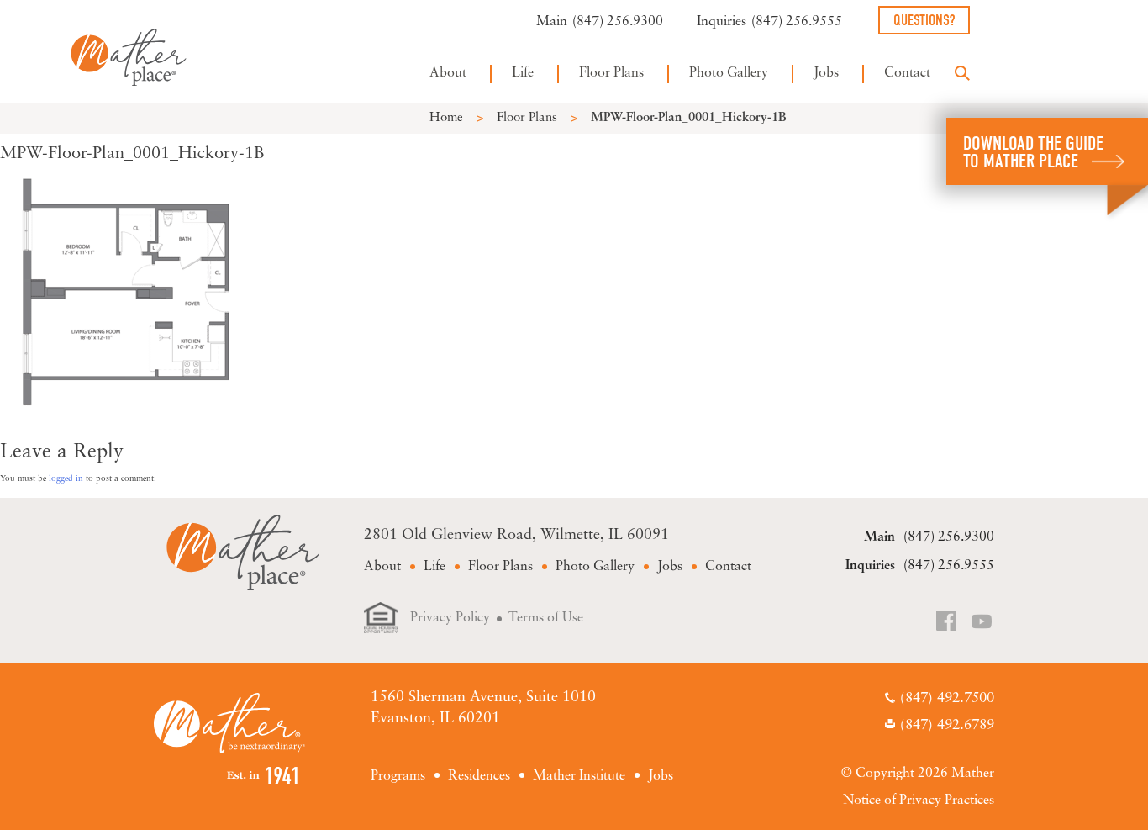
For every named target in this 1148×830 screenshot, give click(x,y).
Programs (398, 776)
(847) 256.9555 (796, 22)
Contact (907, 73)
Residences (479, 776)
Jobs (826, 73)
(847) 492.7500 (947, 698)
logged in (66, 479)
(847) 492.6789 (947, 725)
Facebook (948, 623)
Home (446, 118)
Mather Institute (579, 776)
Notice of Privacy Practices (918, 800)
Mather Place (129, 57)
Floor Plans (611, 73)
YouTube (982, 623)
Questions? (924, 20)
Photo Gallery (728, 73)
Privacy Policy (450, 618)
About (447, 73)
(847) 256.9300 (617, 22)
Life (523, 73)
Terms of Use (545, 618)
